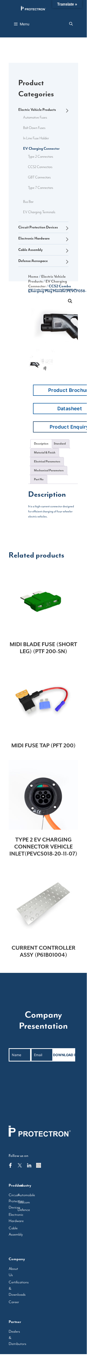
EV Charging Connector (41, 148)
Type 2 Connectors (40, 156)
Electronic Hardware (34, 238)
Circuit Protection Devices (38, 227)
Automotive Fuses (35, 117)
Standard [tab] (60, 444)
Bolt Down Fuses (34, 128)
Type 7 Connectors (40, 187)
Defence (24, 1209)
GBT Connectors (39, 177)
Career (14, 1302)
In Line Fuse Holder (36, 138)
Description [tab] (41, 444)
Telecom (24, 1202)
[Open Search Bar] (71, 24)
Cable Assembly (30, 250)
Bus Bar (28, 201)
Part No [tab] (39, 479)
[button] (70, 301)
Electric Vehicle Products (37, 109)
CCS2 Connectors (40, 167)
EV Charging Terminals (39, 212)
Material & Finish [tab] (44, 452)
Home (33, 276)
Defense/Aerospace (33, 261)
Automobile (26, 1195)
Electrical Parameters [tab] (47, 461)
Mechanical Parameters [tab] (49, 470)
